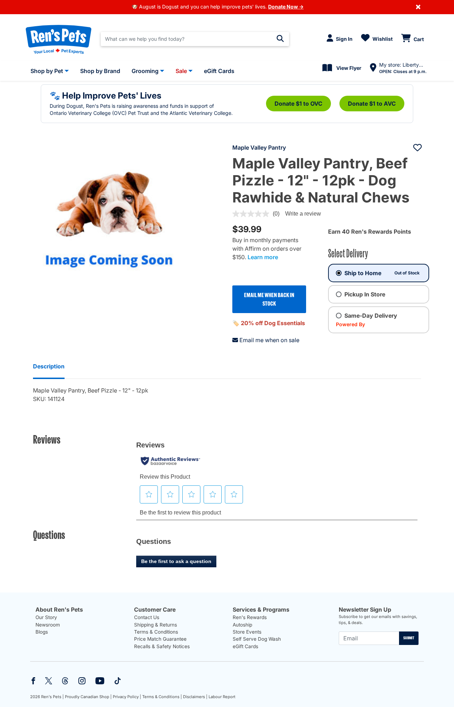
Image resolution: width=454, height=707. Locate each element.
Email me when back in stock (269, 299)
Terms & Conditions (156, 632)
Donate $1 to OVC (298, 103)
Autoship (242, 625)
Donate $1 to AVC (372, 103)
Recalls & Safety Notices (162, 646)
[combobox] (195, 39)
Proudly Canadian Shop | (88, 696)
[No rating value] (252, 213)
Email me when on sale (269, 340)
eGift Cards (245, 646)
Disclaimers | (195, 696)
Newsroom (47, 625)
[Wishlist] (417, 147)
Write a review (303, 214)
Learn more (263, 257)
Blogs (41, 632)
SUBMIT (408, 637)
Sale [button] (181, 70)
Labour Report (222, 696)
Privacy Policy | (127, 696)
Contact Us (146, 617)
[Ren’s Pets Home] (58, 39)
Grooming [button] (145, 70)
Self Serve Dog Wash (257, 639)
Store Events (247, 632)
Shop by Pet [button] (47, 70)
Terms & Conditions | (162, 696)
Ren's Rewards (250, 617)
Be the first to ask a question (176, 561)
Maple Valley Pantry (259, 147)
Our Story (46, 617)
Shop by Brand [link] (100, 70)
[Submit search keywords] (280, 38)
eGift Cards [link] (219, 70)
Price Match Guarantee (160, 639)
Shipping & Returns (155, 625)
